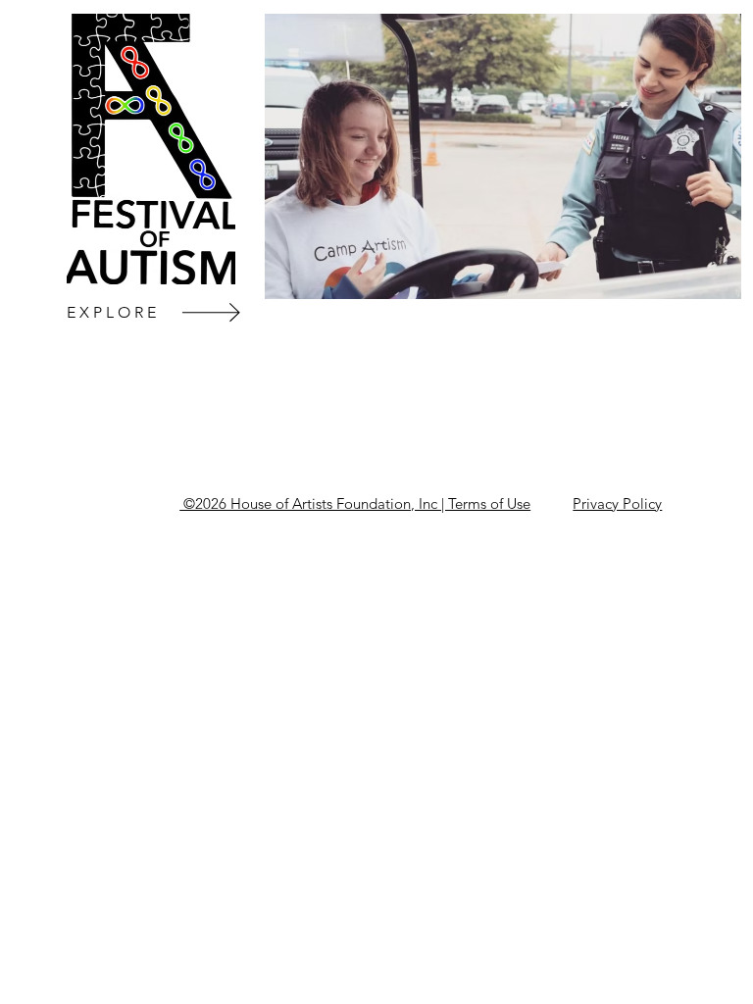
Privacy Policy (617, 503)
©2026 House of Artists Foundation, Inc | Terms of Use (354, 503)
